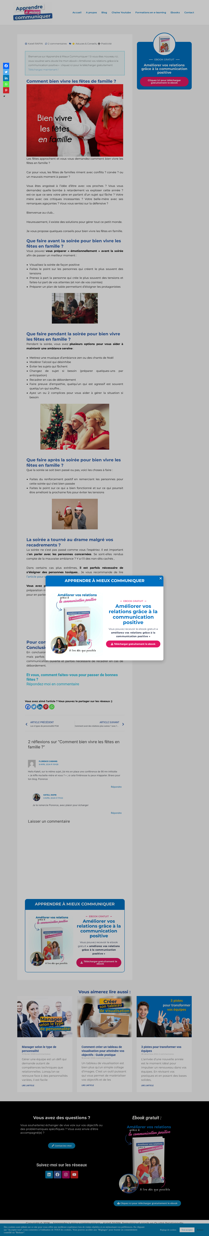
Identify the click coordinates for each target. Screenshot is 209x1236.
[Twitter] (6, 72)
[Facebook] (6, 66)
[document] (104, 618)
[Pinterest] (6, 90)
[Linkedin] (6, 78)
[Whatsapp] (6, 84)
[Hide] (4, 96)
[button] (160, 578)
